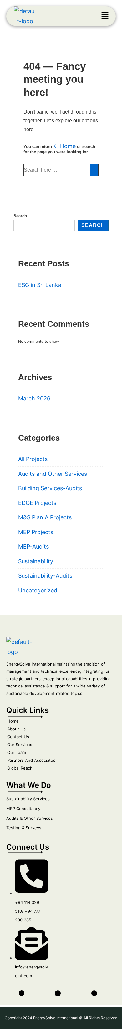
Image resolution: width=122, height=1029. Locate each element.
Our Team (16, 752)
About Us (16, 728)
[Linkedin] (58, 993)
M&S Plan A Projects (45, 517)
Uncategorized (37, 590)
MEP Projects (35, 532)
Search (20, 216)
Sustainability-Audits (45, 575)
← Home (64, 146)
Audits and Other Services (52, 473)
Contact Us (18, 736)
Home (13, 721)
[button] (105, 16)
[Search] (94, 170)
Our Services (19, 744)
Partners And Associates (31, 760)
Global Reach (20, 768)
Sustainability (35, 561)
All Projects (33, 459)
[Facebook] (21, 993)
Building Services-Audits (50, 488)
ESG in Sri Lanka (39, 285)
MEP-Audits (33, 546)
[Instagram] (94, 993)
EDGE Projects (37, 503)
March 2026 (34, 398)
